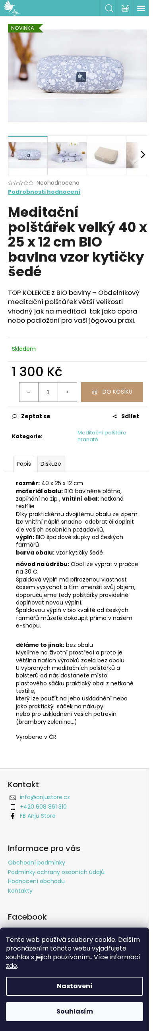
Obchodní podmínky (36, 862)
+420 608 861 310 (43, 807)
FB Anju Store (38, 816)
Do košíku (117, 392)
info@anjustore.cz (45, 797)
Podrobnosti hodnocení (44, 192)
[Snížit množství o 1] (29, 392)
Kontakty (20, 891)
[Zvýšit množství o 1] (67, 392)
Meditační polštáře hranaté (102, 436)
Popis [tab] (24, 464)
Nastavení (75, 986)
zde (11, 965)
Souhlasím (74, 1011)
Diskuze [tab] (51, 464)
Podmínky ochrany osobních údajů (56, 872)
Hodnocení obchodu (36, 881)
